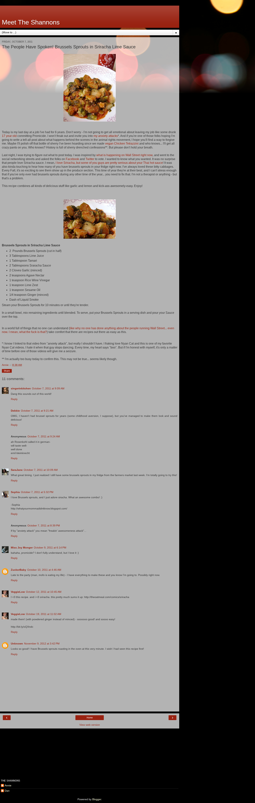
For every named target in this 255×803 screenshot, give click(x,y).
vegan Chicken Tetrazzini (122, 143)
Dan (7, 790)
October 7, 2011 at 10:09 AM (41, 469)
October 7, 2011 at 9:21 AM (37, 410)
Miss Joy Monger (22, 547)
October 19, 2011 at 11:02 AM (43, 614)
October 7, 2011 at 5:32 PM (37, 492)
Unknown (17, 643)
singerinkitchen (21, 388)
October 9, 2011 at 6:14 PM (50, 547)
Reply (14, 399)
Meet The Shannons (31, 22)
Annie (8, 785)
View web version (89, 724)
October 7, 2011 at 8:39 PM (43, 525)
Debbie (15, 410)
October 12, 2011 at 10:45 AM (43, 591)
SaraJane (17, 469)
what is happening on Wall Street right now (124, 155)
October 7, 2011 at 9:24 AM (43, 436)
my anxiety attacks (106, 135)
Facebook (72, 159)
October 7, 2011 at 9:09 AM (48, 388)
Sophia (15, 492)
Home (90, 717)
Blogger (96, 799)
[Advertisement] (89, 10)
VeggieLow (18, 591)
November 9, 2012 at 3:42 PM (42, 643)
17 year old (9, 135)
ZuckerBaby (18, 569)
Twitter (89, 159)
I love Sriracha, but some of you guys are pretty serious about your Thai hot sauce (109, 162)
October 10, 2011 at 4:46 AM (44, 569)
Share (7, 371)
